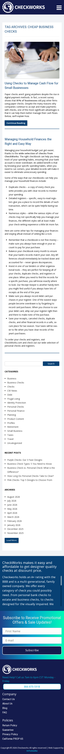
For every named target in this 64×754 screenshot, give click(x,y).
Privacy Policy (10, 734)
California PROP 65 (12, 738)
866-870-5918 (32, 686)
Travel (10, 438)
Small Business (14, 430)
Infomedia (32, 750)
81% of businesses (26, 100)
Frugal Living (13, 398)
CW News (12, 390)
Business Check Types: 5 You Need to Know (29, 463)
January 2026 (13, 525)
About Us (7, 703)
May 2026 (12, 508)
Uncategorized (14, 443)
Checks (10, 386)
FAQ (4, 712)
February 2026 (14, 521)
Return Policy (9, 725)
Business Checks (15, 382)
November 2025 (15, 533)
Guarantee (8, 729)
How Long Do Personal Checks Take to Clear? (30, 475)
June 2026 (12, 504)
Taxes (10, 434)
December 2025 (15, 528)
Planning (11, 414)
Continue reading (16, 123)
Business (11, 378)
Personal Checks (15, 406)
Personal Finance (16, 410)
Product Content (15, 418)
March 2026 (13, 516)
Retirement (12, 426)
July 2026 (11, 500)
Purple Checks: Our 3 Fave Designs (24, 459)
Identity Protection (16, 402)
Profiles (11, 422)
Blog (4, 708)
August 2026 (13, 496)
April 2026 (12, 512)
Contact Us (8, 699)
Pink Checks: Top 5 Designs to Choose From (29, 479)
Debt (9, 394)
